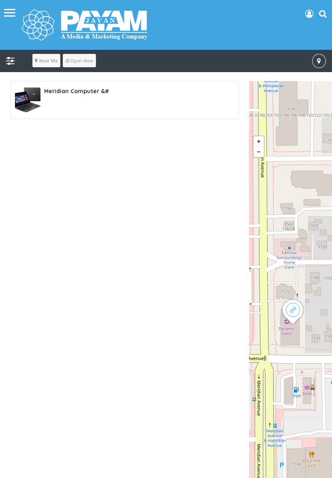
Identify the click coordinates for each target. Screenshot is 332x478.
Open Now (81, 61)
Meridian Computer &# (76, 91)
